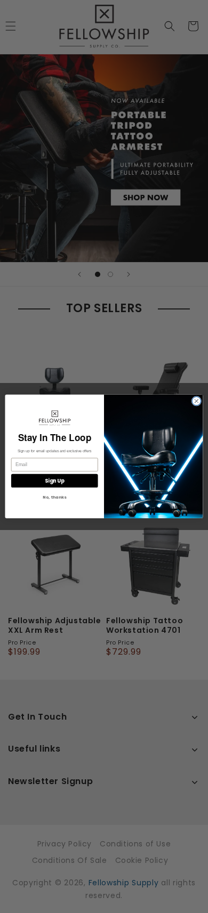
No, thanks (54, 498)
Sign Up (55, 480)
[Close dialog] (196, 401)
